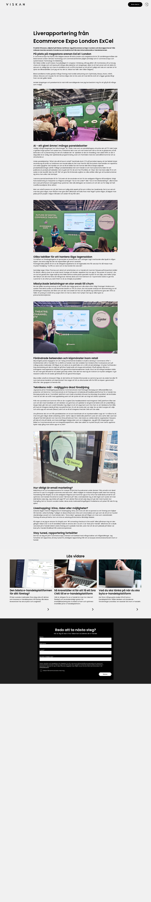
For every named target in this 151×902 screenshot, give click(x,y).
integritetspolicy (44, 667)
